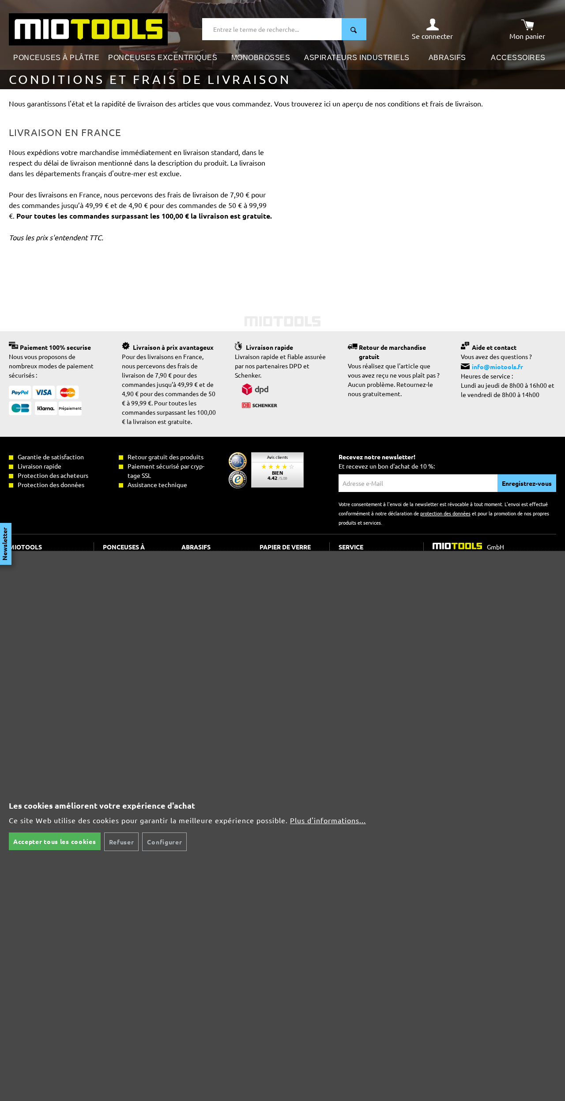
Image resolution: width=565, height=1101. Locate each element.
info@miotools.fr (497, 367)
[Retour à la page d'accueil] (88, 28)
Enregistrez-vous (527, 483)
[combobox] (272, 29)
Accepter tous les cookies (54, 841)
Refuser (121, 842)
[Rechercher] (354, 29)
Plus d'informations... (328, 820)
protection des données (445, 513)
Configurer (164, 842)
